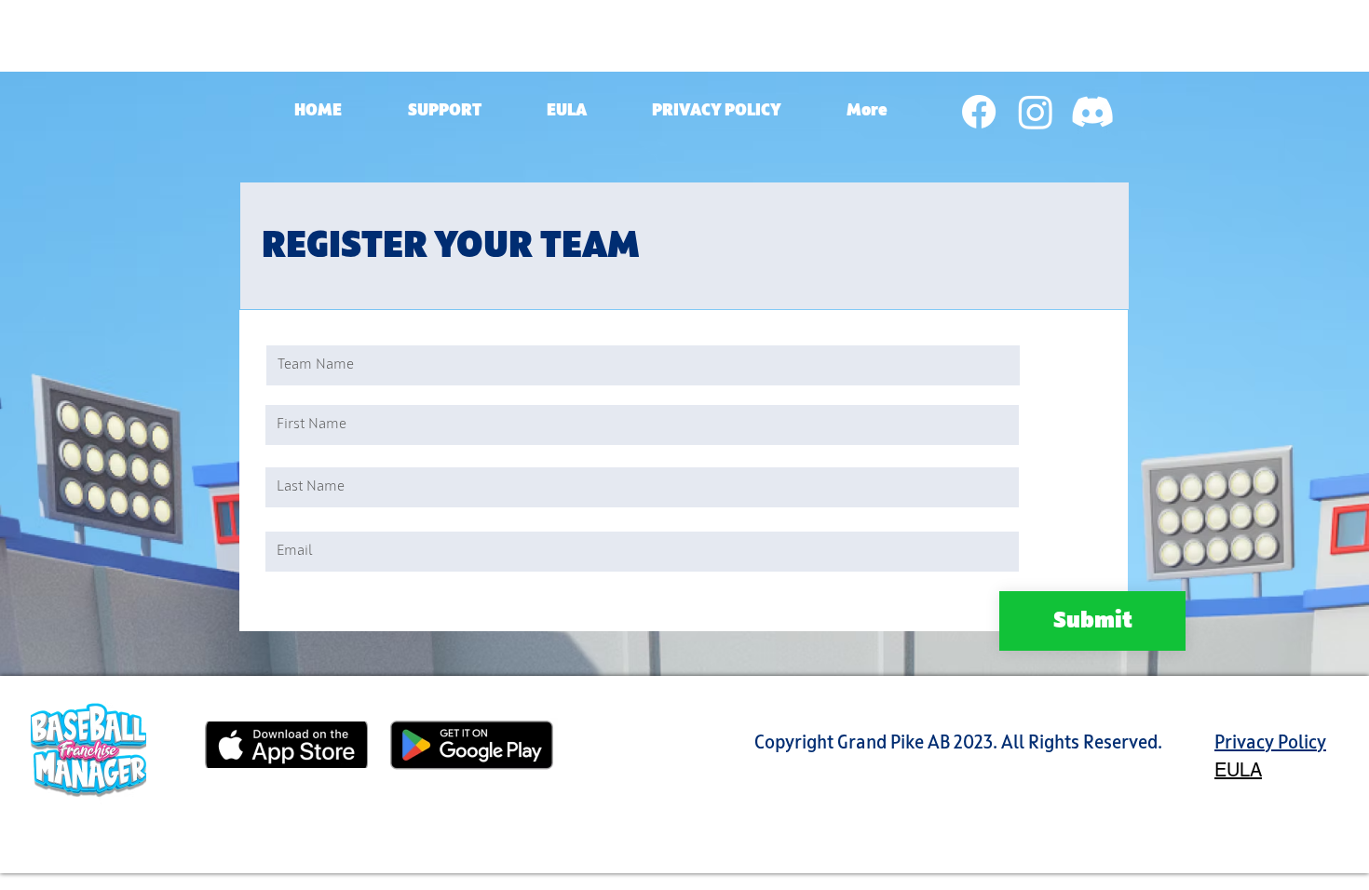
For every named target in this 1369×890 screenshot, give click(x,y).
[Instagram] (1035, 111)
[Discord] (1092, 111)
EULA (1238, 770)
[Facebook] (978, 111)
